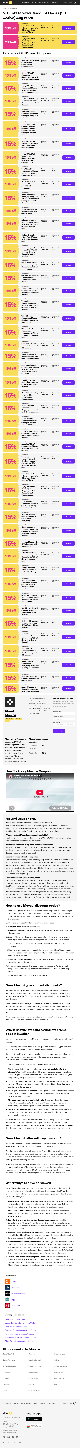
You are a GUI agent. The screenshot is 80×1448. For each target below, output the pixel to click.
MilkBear (6, 1378)
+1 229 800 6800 (12, 1430)
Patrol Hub (6, 1384)
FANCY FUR (7, 1372)
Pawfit (56, 1384)
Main (4, 8)
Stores (34, 2)
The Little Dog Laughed (35, 1366)
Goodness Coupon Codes (15, 1319)
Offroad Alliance (59, 1378)
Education (18, 718)
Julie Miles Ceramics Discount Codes (20, 1337)
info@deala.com (11, 1432)
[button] (31, 28)
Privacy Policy (18, 1443)
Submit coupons (43, 2)
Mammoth (31, 1384)
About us (55, 2)
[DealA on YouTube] (12, 1437)
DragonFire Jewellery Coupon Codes (20, 1323)
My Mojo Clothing (34, 1390)
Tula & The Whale (8, 1354)
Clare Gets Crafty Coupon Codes (19, 1341)
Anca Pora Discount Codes (16, 1326)
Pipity (5, 1390)
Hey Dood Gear (33, 1372)
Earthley (56, 1360)
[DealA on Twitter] (4, 1437)
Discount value (58, 717)
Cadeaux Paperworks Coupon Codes (20, 1330)
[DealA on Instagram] (8, 1437)
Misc (7, 721)
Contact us (51, 1403)
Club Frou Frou (58, 1372)
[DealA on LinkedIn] (17, 1437)
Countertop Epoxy (59, 1354)
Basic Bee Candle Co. (35, 1360)
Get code (68, 28)
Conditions (56, 722)
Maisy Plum (32, 1354)
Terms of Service (8, 1443)
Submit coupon (59, 731)
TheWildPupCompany (10, 1366)
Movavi (10, 715)
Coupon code (57, 711)
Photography (9, 718)
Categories (25, 2)
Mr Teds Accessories (60, 1366)
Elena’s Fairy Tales (9, 1360)
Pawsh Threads (33, 1378)
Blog (35, 1403)
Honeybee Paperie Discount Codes (19, 1334)
